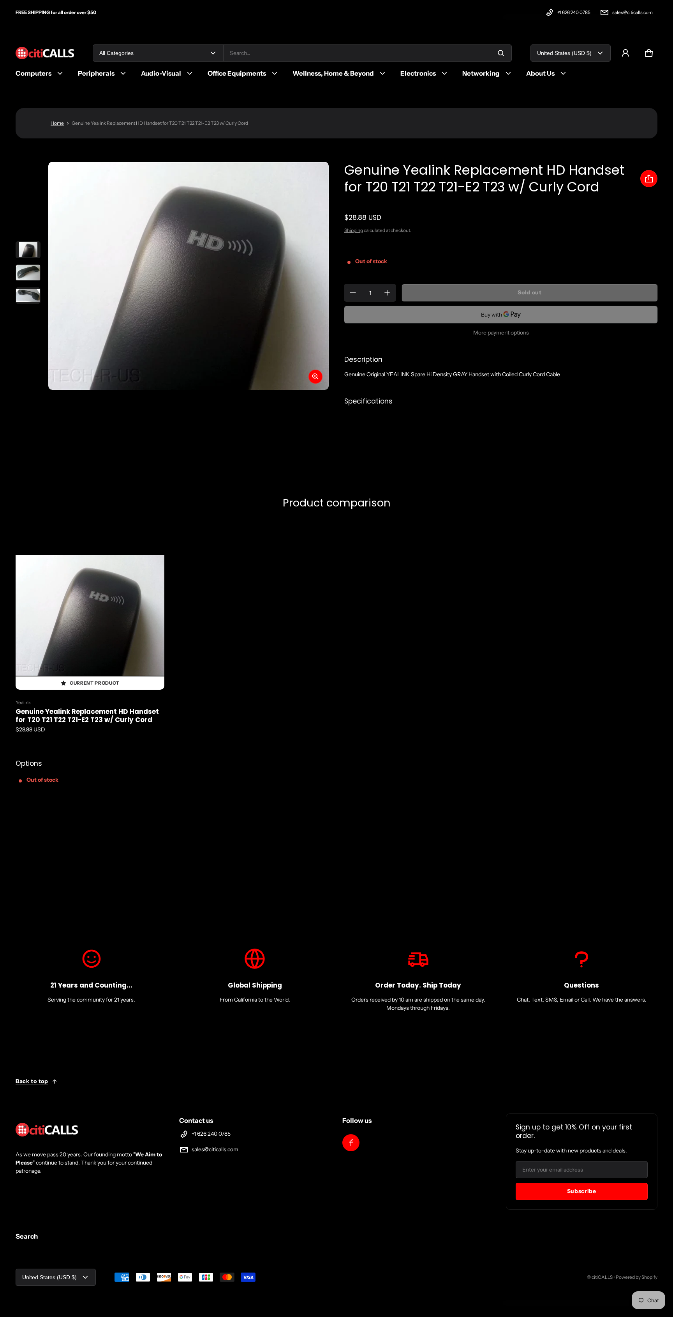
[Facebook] (350, 1142)
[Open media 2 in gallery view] (28, 272)
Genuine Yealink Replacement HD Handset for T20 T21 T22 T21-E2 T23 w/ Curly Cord (87, 715)
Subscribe (581, 1191)
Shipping (353, 230)
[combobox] (367, 53)
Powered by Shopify (636, 1277)
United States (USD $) (564, 53)
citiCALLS (602, 1277)
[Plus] (387, 292)
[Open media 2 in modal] (188, 276)
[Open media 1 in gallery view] (28, 249)
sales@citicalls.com (632, 12)
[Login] (625, 53)
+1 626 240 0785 (573, 12)
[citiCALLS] (45, 53)
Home (57, 123)
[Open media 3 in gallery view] (28, 295)
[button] (648, 53)
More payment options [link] (501, 332)
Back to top (32, 1081)
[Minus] (352, 292)
